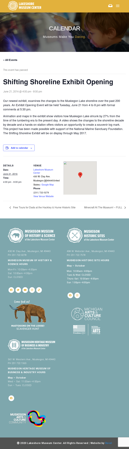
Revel (108, 443)
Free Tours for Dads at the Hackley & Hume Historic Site (44, 207)
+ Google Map (47, 184)
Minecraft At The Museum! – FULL (103, 207)
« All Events (10, 60)
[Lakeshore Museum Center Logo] (24, 5)
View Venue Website (43, 196)
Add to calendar (19, 147)
